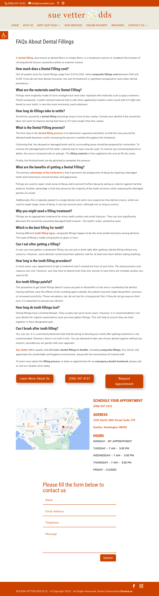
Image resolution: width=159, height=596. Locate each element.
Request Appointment (124, 381)
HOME (15, 25)
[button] (4, 35)
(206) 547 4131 (16, 3)
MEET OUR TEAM (47, 25)
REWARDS (117, 25)
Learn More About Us (35, 378)
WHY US (28, 25)
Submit (108, 558)
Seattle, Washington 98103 (110, 427)
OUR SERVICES (73, 25)
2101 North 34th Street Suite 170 (114, 420)
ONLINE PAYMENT (96, 25)
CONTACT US (136, 25)
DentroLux (126, 591)
